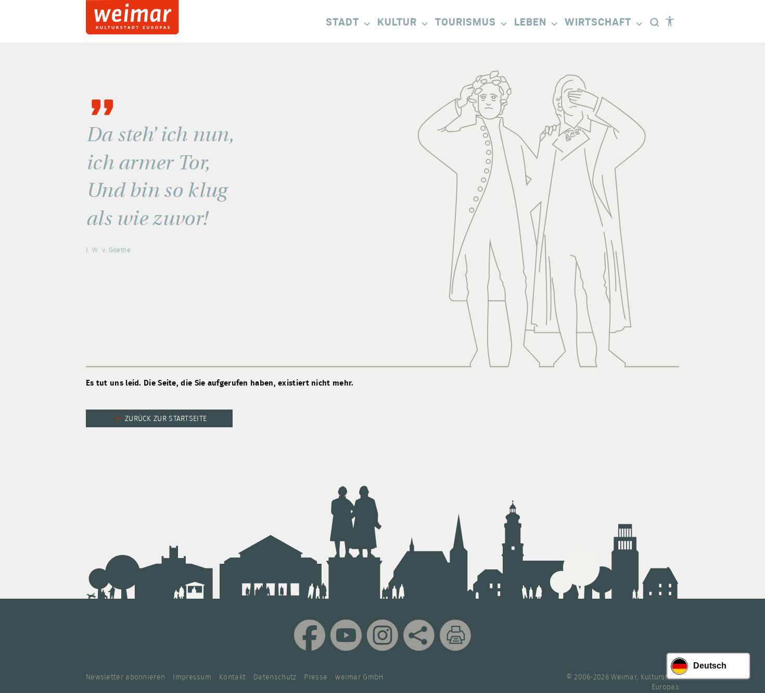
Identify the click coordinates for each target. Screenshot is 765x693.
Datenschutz (274, 677)
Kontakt (232, 677)
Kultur (397, 22)
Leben (530, 22)
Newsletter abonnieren (125, 677)
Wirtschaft (598, 22)
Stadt (342, 22)
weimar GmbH (359, 677)
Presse (315, 677)
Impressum (192, 677)
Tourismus (465, 22)
